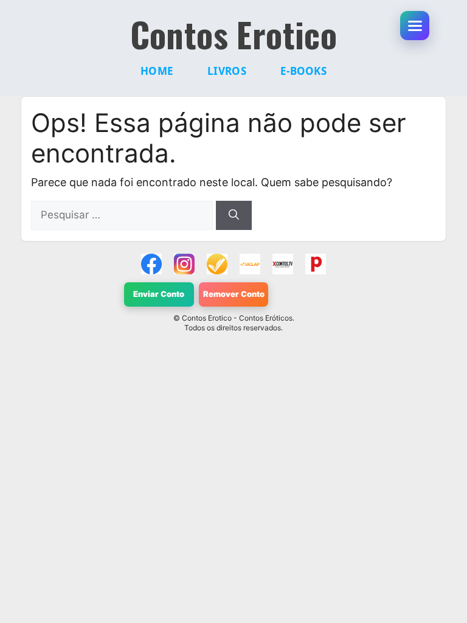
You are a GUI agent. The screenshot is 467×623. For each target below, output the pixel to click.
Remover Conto (234, 294)
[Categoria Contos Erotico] (315, 264)
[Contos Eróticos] (283, 264)
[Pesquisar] (234, 215)
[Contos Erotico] (151, 264)
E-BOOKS (303, 71)
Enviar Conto (158, 294)
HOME (156, 71)
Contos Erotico (233, 34)
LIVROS (226, 71)
